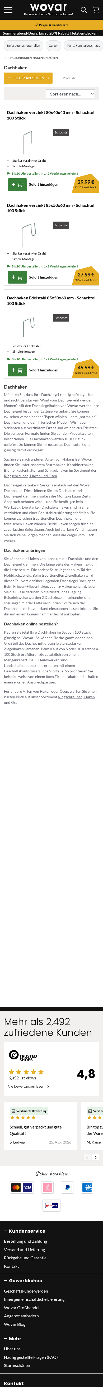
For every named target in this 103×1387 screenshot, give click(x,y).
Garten (53, 45)
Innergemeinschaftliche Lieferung (34, 1299)
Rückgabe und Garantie (25, 1257)
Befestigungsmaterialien (23, 45)
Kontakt (11, 1266)
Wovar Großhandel (21, 1307)
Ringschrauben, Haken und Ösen (33, 57)
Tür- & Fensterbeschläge (83, 45)
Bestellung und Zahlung (25, 1240)
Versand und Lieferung (24, 1249)
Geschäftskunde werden (26, 1290)
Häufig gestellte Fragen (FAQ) (31, 1357)
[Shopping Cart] (95, 10)
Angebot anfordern (21, 1315)
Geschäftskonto (17, 671)
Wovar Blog (14, 1324)
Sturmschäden (17, 1365)
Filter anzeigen (28, 78)
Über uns (12, 1348)
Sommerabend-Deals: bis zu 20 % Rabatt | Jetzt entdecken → (52, 33)
